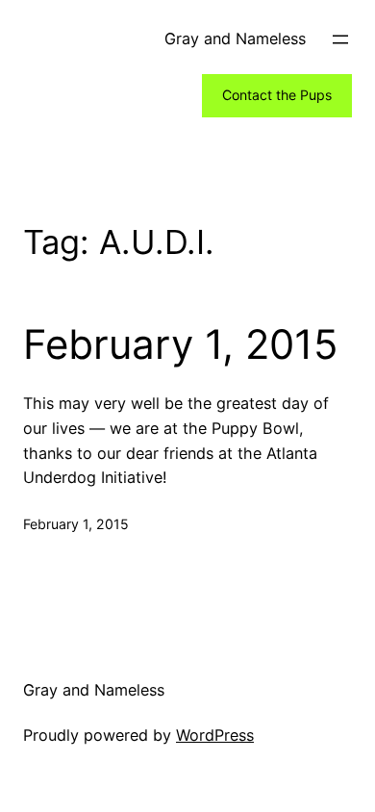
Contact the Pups (277, 95)
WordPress (215, 735)
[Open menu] (340, 39)
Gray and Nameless (235, 38)
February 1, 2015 (180, 344)
